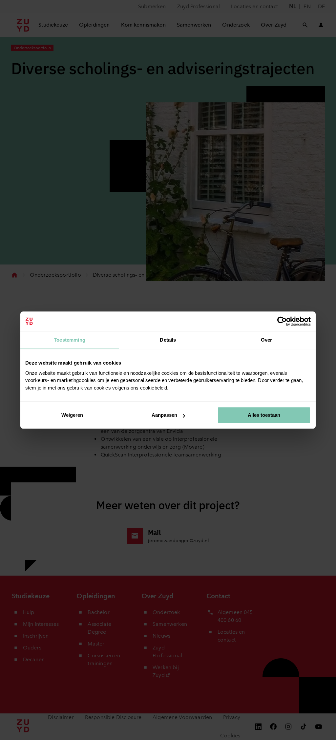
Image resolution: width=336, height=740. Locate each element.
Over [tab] (266, 340)
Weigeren (72, 415)
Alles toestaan (264, 415)
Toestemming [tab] (69, 340)
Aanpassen (164, 415)
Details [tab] (168, 340)
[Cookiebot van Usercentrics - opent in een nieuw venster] (282, 321)
